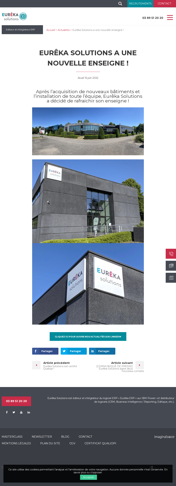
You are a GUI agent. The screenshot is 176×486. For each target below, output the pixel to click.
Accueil (50, 30)
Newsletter (42, 436)
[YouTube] (19, 412)
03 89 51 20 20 (152, 18)
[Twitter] (11, 412)
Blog (65, 436)
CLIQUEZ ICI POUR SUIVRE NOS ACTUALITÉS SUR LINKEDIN (88, 336)
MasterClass (12, 436)
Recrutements (140, 3)
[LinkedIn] (26, 412)
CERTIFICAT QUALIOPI (100, 443)
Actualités (64, 30)
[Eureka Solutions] (15, 16)
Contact (85, 436)
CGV (72, 443)
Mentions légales (16, 443)
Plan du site (50, 443)
